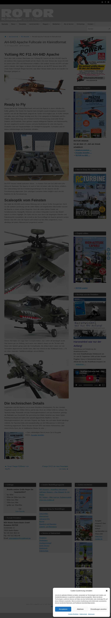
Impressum (91, 614)
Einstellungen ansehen (99, 609)
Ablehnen (80, 609)
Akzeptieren (63, 609)
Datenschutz (83, 614)
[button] (107, 591)
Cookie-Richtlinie (73, 614)
